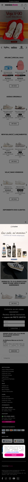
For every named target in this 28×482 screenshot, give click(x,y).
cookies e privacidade (12, 452)
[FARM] (14, 243)
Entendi (14, 455)
